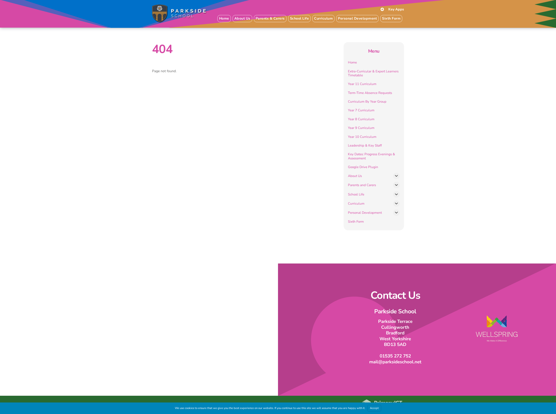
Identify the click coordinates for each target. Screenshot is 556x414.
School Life (356, 194)
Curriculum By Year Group (367, 101)
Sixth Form (391, 18)
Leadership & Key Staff (365, 145)
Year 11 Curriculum (362, 84)
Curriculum (356, 203)
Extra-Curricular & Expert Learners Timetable (373, 73)
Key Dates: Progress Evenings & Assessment (371, 156)
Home (224, 18)
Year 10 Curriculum (362, 137)
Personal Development (365, 212)
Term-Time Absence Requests (370, 93)
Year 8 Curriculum (361, 119)
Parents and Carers (362, 185)
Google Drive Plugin (363, 167)
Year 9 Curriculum (361, 128)
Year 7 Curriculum (361, 110)
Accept (374, 408)
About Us (355, 176)
